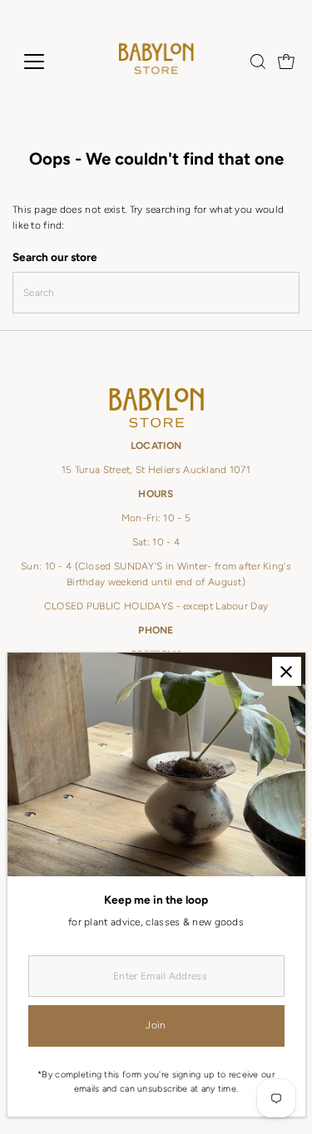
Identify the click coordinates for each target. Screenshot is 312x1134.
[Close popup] (286, 671)
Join (156, 1025)
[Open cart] (286, 61)
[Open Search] (257, 61)
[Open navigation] (47, 61)
